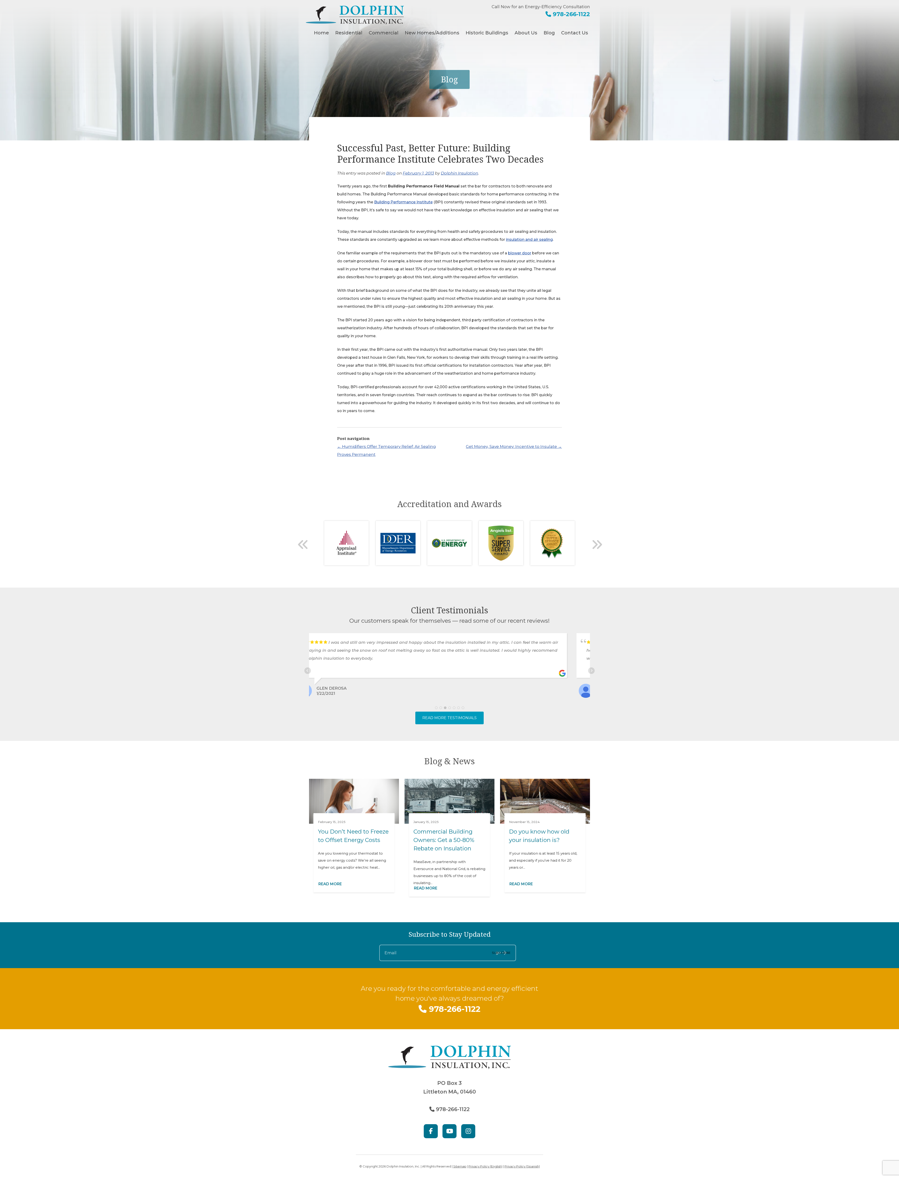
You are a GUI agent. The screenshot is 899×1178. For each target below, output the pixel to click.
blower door (519, 253)
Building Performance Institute (403, 202)
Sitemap (459, 1166)
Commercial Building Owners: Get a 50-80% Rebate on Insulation (443, 840)
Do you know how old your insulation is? (539, 835)
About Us (526, 33)
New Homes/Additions (432, 33)
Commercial (383, 33)
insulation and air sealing (529, 239)
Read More (330, 884)
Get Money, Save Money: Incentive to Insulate (514, 446)
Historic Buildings (487, 33)
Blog (549, 33)
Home (321, 33)
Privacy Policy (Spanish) (522, 1166)
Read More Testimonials (449, 718)
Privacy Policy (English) (485, 1166)
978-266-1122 (570, 14)
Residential (348, 33)
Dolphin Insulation (459, 173)
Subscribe (501, 953)
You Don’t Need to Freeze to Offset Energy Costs (353, 835)
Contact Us (574, 33)
